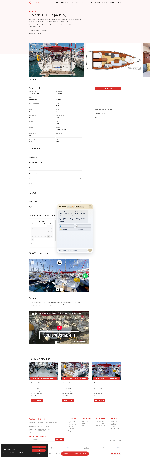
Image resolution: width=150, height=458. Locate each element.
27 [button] (41, 236)
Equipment (98, 102)
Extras (97, 106)
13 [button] (41, 231)
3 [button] (32, 228)
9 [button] (51, 228)
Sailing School (74, 2)
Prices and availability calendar (104, 109)
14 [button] (45, 231)
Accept (38, 447)
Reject (38, 450)
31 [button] (32, 239)
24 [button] (32, 236)
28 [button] (45, 236)
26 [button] (38, 236)
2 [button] (51, 226)
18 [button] (35, 234)
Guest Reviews (71, 426)
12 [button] (38, 231)
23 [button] (51, 234)
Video (96, 117)
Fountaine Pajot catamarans (113, 424)
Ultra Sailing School (100, 425)
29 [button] (48, 236)
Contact (112, 2)
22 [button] (48, 234)
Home (56, 2)
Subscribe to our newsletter (37, 436)
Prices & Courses (100, 421)
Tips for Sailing (85, 429)
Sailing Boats (85, 421)
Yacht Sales (84, 2)
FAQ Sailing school (100, 423)
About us (104, 2)
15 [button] (48, 231)
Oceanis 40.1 (35, 383)
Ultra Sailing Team (72, 424)
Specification (98, 98)
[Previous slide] (30, 79)
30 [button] (51, 236)
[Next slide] (36, 79)
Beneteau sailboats (114, 421)
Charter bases (71, 428)
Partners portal (115, 453)
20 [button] (41, 234)
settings (21, 452)
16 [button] (51, 231)
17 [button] (32, 234)
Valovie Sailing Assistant (71, 431)
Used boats (113, 426)
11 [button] (35, 231)
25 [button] (35, 236)
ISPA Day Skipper (100, 429)
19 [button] (38, 234)
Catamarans (84, 423)
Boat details (37, 400)
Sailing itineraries (86, 427)
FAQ (83, 425)
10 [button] (32, 231)
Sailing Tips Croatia (95, 2)
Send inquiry (108, 88)
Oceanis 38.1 (98, 383)
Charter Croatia (64, 2)
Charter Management (115, 428)
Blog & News (85, 431)
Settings (39, 453)
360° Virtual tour (100, 113)
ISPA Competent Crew (101, 427)
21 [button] (45, 234)
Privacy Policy (57, 453)
